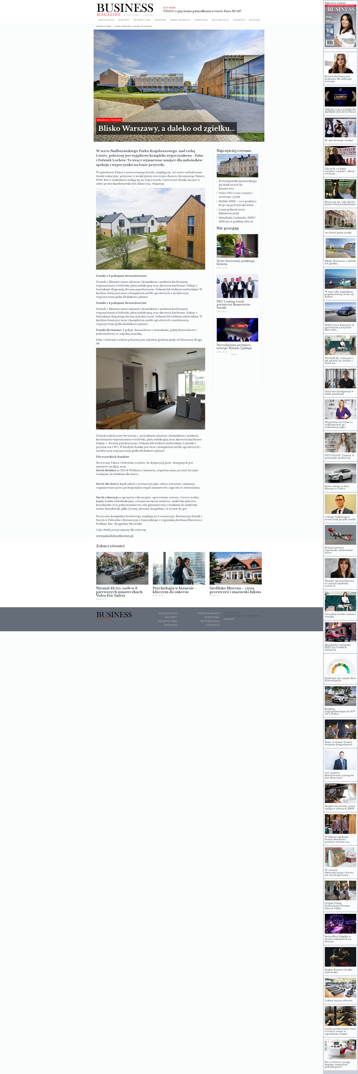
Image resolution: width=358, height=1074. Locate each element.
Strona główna (103, 26)
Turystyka (201, 20)
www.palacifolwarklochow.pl (114, 535)
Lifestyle (239, 20)
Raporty (124, 20)
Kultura (254, 20)
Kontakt (229, 619)
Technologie (142, 20)
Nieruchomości (208, 613)
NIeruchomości (180, 20)
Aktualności (106, 20)
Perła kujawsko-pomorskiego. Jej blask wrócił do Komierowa (238, 185)
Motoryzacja (220, 20)
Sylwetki (160, 20)
